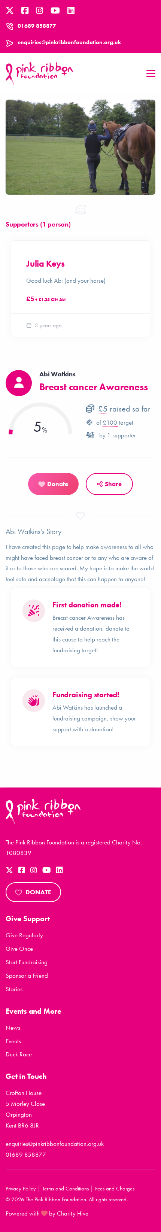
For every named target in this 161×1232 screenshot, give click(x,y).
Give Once (19, 948)
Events (13, 1041)
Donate (38, 892)
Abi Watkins (57, 374)
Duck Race (19, 1054)
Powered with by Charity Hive (47, 1213)
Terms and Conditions (65, 1188)
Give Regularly (24, 935)
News (13, 1027)
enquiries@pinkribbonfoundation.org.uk (69, 42)
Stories (14, 989)
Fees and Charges (114, 1188)
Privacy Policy (21, 1188)
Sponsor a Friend (27, 975)
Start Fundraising (27, 962)
